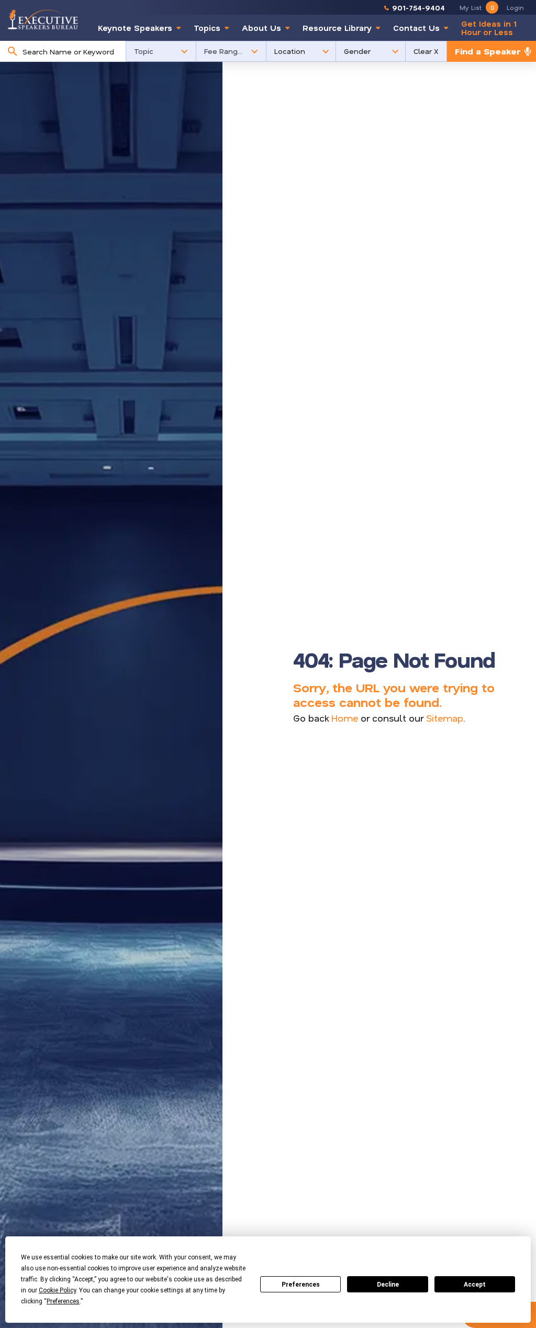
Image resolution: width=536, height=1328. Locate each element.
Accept (475, 1284)
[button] (161, 51)
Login (515, 7)
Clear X (426, 51)
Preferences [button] (63, 1301)
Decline (388, 1284)
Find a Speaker (487, 51)
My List (477, 7)
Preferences (301, 1284)
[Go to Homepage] (43, 19)
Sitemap (444, 718)
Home (344, 718)
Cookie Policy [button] (57, 1290)
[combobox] (71, 51)
